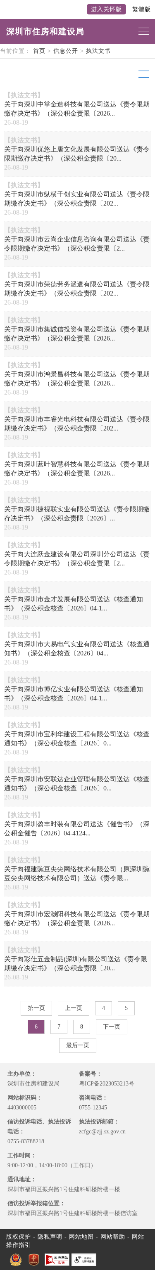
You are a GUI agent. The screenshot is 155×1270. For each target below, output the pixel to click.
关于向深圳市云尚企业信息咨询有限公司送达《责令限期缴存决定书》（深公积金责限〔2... (77, 244)
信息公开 (65, 51)
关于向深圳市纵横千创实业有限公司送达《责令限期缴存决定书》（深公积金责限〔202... (77, 199)
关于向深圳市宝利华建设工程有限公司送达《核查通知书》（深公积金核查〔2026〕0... (77, 739)
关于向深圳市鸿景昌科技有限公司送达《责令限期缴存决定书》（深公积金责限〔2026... (77, 379)
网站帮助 (112, 1237)
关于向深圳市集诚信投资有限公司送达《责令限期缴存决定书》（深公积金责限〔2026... (77, 334)
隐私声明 (50, 1237)
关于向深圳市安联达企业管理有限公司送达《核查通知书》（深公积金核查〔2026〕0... (77, 784)
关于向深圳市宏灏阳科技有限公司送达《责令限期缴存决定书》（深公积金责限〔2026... (77, 919)
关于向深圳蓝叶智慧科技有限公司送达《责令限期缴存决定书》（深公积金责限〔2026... (77, 469)
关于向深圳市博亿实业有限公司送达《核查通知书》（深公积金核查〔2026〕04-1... (73, 694)
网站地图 (81, 1237)
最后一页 (77, 1045)
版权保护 (18, 1237)
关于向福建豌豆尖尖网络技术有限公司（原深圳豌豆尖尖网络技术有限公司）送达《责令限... (77, 874)
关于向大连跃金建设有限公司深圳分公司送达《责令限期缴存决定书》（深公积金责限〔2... (77, 559)
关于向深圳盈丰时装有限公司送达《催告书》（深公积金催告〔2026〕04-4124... (77, 829)
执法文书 (98, 51)
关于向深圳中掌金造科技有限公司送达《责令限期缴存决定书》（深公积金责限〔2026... (77, 109)
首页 (39, 51)
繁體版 (141, 9)
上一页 (73, 1008)
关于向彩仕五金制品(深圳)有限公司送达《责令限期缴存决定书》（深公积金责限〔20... (75, 963)
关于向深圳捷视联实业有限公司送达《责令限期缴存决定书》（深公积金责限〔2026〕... (77, 514)
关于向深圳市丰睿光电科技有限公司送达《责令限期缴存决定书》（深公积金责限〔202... (77, 424)
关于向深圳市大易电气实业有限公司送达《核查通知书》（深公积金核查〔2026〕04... (77, 649)
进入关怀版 (106, 9)
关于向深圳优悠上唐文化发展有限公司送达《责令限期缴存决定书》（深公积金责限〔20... (77, 154)
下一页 (111, 1027)
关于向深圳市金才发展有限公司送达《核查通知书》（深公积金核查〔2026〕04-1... (73, 604)
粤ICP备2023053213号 (106, 1084)
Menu (142, 74)
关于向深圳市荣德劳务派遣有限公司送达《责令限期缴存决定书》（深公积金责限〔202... (77, 289)
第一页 (36, 1008)
